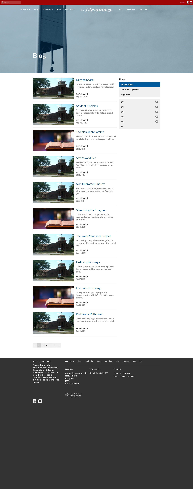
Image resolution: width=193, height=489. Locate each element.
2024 (139, 112)
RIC (146, 10)
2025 (139, 107)
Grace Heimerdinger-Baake (130, 90)
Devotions (69, 10)
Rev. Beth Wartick (127, 85)
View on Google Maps (72, 384)
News (58, 10)
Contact (182, 2)
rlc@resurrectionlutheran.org (128, 376)
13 (54, 345)
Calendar (130, 10)
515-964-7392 (125, 373)
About (37, 10)
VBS (140, 10)
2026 (139, 102)
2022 (139, 122)
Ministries (48, 10)
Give (121, 10)
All (122, 127)
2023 (139, 117)
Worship (24, 10)
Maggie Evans (125, 95)
